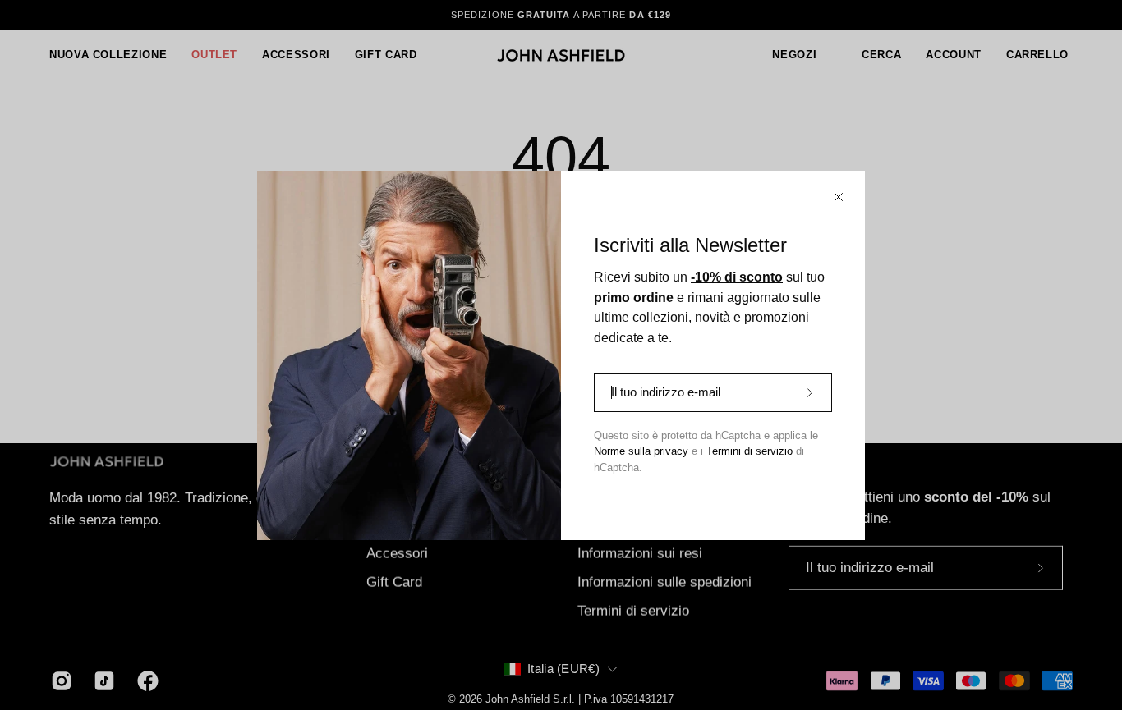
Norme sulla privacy (641, 451)
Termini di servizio (749, 451)
